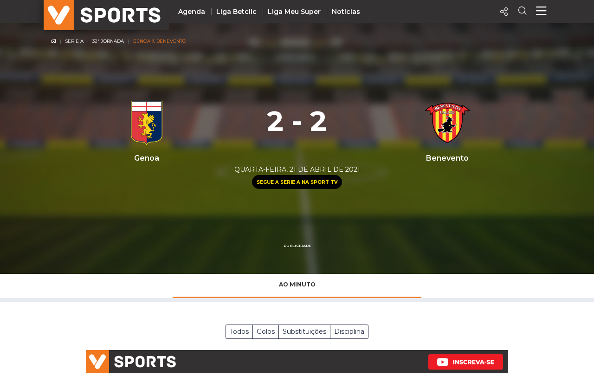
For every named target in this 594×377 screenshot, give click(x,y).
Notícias (346, 11)
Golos (266, 331)
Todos (239, 331)
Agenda (191, 11)
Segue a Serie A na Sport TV (297, 182)
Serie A (74, 41)
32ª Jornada (108, 41)
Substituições (304, 331)
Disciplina (349, 331)
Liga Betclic (236, 11)
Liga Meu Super (294, 11)
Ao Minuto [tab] (297, 284)
